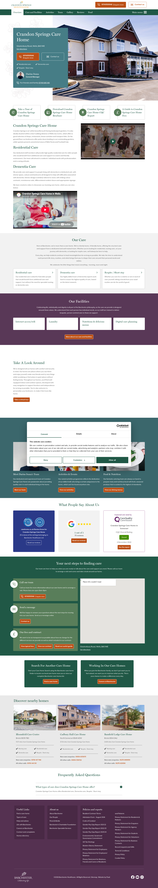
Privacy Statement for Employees (95, 849)
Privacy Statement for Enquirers (126, 823)
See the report (124, 547)
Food (90, 12)
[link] (35, 736)
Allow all (112, 460)
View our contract (44, 646)
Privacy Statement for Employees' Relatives (95, 854)
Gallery (70, 12)
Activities (50, 12)
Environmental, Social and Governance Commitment (92, 837)
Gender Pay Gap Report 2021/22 (94, 825)
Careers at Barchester (107, 681)
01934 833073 (81, 757)
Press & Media (55, 821)
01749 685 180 (44, 83)
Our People (54, 817)
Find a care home (50, 681)
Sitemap (94, 877)
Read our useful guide (64, 646)
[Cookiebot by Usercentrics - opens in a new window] (118, 426)
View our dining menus (114, 490)
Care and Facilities (33, 12)
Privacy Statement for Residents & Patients (127, 818)
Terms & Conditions (122, 851)
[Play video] (113, 141)
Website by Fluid (104, 877)
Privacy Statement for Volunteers (127, 837)
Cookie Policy (120, 858)
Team (60, 12)
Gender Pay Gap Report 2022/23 (94, 828)
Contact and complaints (26, 832)
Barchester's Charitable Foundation (63, 825)
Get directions (22, 49)
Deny (46, 460)
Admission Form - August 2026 (94, 817)
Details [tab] (79, 434)
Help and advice (23, 821)
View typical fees (27, 646)
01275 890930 (125, 760)
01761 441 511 (32, 763)
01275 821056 (120, 763)
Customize (77, 460)
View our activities (67, 490)
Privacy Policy (120, 854)
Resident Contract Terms (92, 813)
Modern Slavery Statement (92, 846)
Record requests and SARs (124, 847)
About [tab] (113, 434)
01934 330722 (76, 760)
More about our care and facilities (79, 337)
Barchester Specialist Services (60, 828)
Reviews (80, 12)
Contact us (139, 5)
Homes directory (23, 836)
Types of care (21, 817)
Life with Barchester (24, 825)
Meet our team (20, 490)
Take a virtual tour (21, 400)
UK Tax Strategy (88, 842)
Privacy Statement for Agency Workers (126, 828)
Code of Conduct (89, 821)
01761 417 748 (36, 760)
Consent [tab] (44, 434)
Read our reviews (34, 543)
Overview (17, 12)
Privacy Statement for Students (126, 833)
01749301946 (107, 5)
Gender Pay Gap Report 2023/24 (94, 832)
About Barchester (56, 813)
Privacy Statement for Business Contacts (126, 842)
